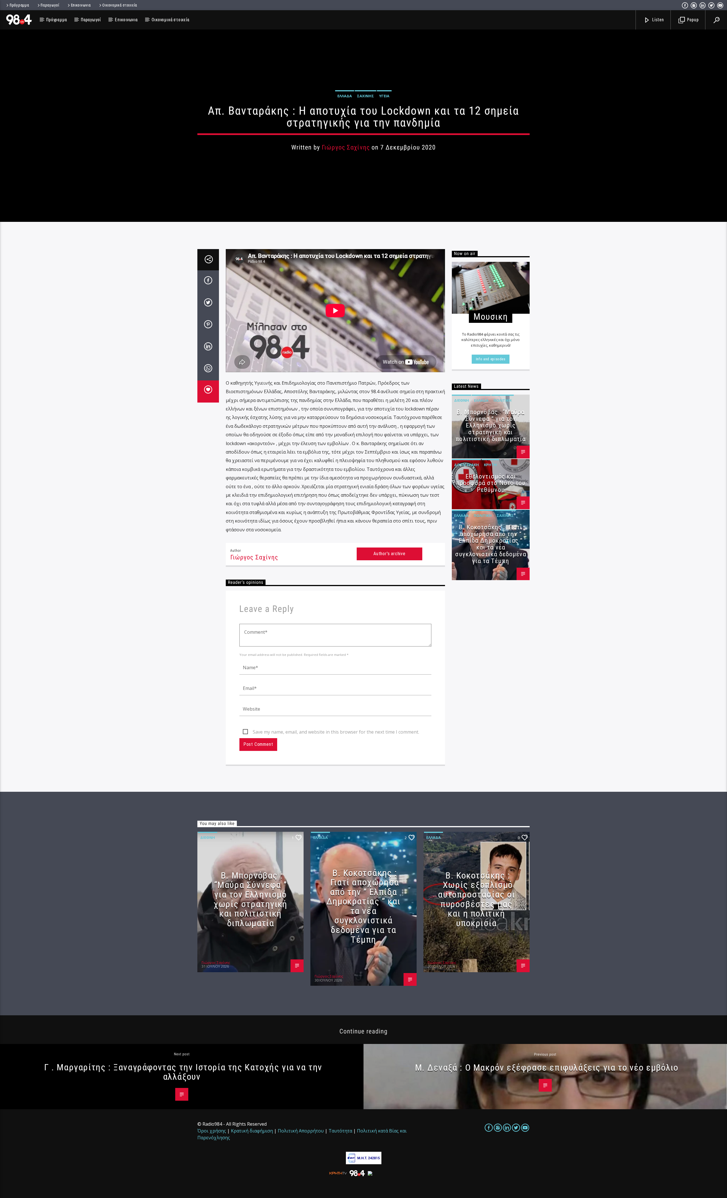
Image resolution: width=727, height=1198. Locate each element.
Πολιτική (502, 400)
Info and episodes (490, 359)
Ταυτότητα (340, 1131)
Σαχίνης (365, 95)
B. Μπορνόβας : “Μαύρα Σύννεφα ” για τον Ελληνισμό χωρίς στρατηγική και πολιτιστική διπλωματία (491, 425)
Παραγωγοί (50, 5)
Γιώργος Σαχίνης (346, 147)
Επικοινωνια (81, 5)
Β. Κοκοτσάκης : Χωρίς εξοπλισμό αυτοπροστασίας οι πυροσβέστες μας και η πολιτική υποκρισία (476, 899)
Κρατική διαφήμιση (252, 1131)
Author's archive (389, 553)
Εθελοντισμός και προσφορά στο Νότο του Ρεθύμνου (491, 483)
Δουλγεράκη (466, 464)
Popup (692, 19)
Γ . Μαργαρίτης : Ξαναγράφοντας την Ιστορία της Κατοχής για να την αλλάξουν (183, 1072)
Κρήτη (490, 464)
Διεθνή (461, 400)
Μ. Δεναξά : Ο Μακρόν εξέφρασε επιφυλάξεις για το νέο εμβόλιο (546, 1067)
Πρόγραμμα (19, 5)
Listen (657, 19)
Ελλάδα (344, 95)
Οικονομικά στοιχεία (119, 5)
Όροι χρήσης (211, 1131)
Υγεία (384, 95)
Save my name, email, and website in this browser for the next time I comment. (336, 732)
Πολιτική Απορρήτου (301, 1131)
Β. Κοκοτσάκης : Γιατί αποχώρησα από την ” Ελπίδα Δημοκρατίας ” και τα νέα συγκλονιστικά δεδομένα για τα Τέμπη (490, 544)
